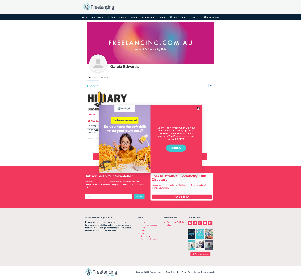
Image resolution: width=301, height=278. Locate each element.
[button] (198, 108)
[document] (150, 139)
